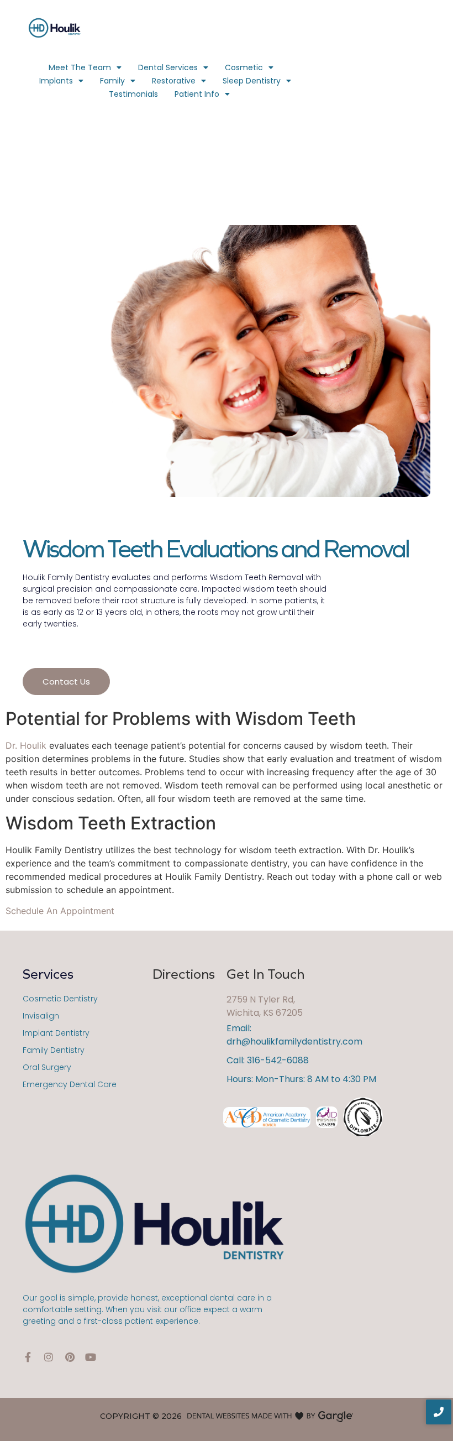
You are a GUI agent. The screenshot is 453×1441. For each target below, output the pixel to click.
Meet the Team (80, 67)
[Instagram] (49, 1357)
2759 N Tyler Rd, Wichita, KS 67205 (265, 1006)
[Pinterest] (70, 1357)
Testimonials (133, 94)
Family (112, 80)
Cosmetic (244, 67)
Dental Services (168, 67)
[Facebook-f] (28, 1357)
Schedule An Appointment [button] (60, 910)
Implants (56, 80)
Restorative (174, 80)
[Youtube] (91, 1357)
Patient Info (197, 94)
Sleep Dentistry (252, 80)
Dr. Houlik (26, 745)
